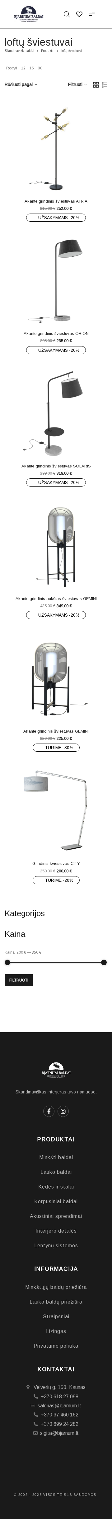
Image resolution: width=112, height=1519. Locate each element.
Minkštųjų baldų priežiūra (56, 1287)
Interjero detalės (56, 1231)
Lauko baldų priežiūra (56, 1302)
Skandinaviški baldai (19, 51)
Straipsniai (56, 1316)
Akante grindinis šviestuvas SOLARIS (56, 466)
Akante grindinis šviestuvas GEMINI (56, 731)
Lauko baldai (56, 1172)
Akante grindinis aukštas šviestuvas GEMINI (56, 598)
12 (23, 68)
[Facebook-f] (48, 1111)
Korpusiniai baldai (56, 1201)
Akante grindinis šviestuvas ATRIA (56, 201)
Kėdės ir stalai (56, 1186)
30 (40, 68)
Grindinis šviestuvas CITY (56, 863)
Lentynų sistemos (56, 1245)
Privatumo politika (56, 1346)
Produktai (47, 51)
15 (32, 68)
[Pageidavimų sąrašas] (68, 180)
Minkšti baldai (56, 1157)
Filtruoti (18, 980)
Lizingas (56, 1331)
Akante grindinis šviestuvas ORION (56, 333)
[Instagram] (63, 1111)
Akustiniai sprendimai (56, 1216)
